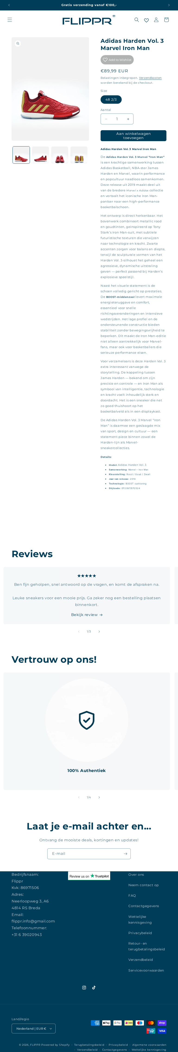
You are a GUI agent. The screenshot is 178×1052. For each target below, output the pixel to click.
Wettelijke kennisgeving (140, 920)
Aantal (106, 110)
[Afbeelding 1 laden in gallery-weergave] (21, 154)
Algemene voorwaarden (149, 1044)
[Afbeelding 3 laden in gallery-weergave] (59, 154)
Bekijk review (84, 615)
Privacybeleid (140, 933)
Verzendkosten (150, 78)
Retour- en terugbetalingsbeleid (146, 946)
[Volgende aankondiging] (169, 5)
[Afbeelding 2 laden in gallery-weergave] (40, 154)
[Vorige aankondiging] (9, 5)
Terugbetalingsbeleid (89, 1044)
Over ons (136, 874)
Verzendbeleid (140, 960)
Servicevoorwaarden (146, 970)
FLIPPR (35, 1044)
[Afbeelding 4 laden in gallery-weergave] (78, 154)
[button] (10, 20)
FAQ (132, 895)
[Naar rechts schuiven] (99, 631)
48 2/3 (111, 99)
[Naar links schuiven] (79, 631)
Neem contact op (143, 885)
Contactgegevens (143, 906)
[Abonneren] (125, 853)
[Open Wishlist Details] (146, 20)
